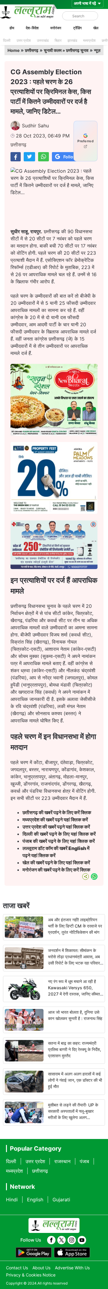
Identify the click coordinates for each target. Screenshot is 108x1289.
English (35, 1200)
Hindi (12, 1200)
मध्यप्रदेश (89, 40)
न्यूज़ (97, 50)
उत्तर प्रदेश (23, 40)
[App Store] (72, 1252)
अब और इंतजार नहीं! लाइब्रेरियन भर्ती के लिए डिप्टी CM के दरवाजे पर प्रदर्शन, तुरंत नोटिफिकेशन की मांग (75, 926)
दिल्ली (6, 40)
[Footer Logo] (54, 1225)
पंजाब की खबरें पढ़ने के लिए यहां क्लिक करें (58, 841)
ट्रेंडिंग (77, 28)
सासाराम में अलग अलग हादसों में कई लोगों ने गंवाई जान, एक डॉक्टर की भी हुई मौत (75, 1080)
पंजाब (84, 1161)
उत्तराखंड (43, 40)
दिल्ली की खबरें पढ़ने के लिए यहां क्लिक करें (59, 834)
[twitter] (61, 1240)
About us (41, 1267)
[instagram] (71, 1240)
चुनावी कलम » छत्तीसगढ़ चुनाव (66, 50)
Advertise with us (72, 1267)
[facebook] (51, 1240)
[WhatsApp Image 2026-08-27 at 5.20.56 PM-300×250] (54, 512)
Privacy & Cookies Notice (31, 1274)
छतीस (57, 812)
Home (14, 50)
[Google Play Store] (34, 1252)
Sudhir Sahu (35, 126)
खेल (95, 28)
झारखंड (72, 40)
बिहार (58, 40)
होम (12, 28)
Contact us (17, 1267)
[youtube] (82, 1240)
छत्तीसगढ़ (31, 50)
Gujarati (61, 1200)
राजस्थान (62, 1161)
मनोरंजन (55, 28)
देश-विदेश (32, 28)
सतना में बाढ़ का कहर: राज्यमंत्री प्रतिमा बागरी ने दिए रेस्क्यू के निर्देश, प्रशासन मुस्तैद (74, 1049)
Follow (70, 156)
